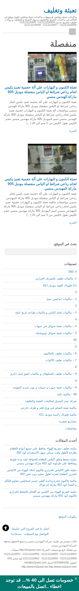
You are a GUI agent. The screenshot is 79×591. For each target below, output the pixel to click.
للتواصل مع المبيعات (36, 534)
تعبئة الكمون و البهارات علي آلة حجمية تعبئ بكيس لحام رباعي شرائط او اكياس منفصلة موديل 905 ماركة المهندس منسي (41, 184)
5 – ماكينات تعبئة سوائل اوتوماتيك (56, 333)
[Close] (76, 578)
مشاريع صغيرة (68, 421)
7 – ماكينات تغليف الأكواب (61, 360)
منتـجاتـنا (16, 534)
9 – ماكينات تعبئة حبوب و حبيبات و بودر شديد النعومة (45, 387)
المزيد (73, 130)
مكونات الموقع (68, 516)
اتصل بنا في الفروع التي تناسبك (30, 528)
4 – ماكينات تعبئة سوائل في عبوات (55, 326)
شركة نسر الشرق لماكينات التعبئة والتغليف (51, 401)
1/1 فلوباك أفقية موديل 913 (60, 285)
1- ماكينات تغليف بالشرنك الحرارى (56, 278)
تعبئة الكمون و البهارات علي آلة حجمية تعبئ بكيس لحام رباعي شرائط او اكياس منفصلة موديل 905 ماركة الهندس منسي (41, 92)
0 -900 (73, 271)
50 (75, 339)
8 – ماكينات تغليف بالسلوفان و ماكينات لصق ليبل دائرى (43, 373)
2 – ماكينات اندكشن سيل (61, 299)
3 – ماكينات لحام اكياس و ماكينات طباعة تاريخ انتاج (46, 312)
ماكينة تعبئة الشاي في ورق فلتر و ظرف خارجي (48, 407)
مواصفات (71, 428)
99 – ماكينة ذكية (67, 394)
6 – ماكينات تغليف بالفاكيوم (60, 353)
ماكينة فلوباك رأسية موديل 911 (58, 414)
